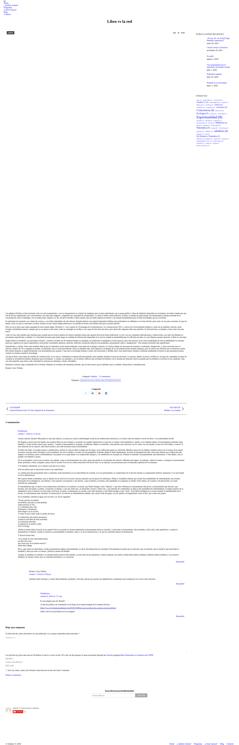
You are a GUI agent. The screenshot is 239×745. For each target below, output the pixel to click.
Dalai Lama (219, 110)
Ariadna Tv (202, 102)
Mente (199, 125)
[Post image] (200, 40)
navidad (214, 128)
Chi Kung (209, 105)
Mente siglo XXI (102, 380)
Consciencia (205, 110)
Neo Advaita (223, 128)
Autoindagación (215, 102)
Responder (180, 562)
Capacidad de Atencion (88, 380)
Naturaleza (203, 127)
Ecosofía (210, 56)
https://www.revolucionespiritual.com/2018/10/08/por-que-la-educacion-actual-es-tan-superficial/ (78, 608)
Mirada (111, 380)
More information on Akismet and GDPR (136, 655)
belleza (225, 102)
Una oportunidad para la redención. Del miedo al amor (218, 66)
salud (207, 134)
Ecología (202, 113)
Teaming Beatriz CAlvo (204, 141)
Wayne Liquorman (203, 145)
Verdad (117, 380)
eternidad (200, 120)
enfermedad (222, 113)
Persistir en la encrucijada (217, 83)
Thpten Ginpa (218, 141)
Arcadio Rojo (208, 100)
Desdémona (22, 431)
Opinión (10, 33)
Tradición (200, 143)
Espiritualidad (209, 117)
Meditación (221, 123)
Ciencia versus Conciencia (217, 47)
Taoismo (225, 139)
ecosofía (213, 113)
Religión (209, 131)
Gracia (211, 123)
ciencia (218, 105)
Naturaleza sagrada (214, 74)
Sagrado (200, 134)
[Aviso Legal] (119, 703)
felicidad (208, 120)
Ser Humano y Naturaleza (208, 136)
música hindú (216, 125)
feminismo (218, 120)
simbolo (217, 139)
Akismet (109, 655)
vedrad (209, 143)
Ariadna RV (218, 100)
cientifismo (201, 107)
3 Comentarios (104, 376)
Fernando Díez (202, 123)
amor (199, 100)
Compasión (210, 107)
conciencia (221, 107)
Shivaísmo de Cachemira (205, 139)
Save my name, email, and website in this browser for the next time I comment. (39, 670)
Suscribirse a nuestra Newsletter (119, 691)
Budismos (200, 105)
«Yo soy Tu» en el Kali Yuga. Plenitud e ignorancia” (218, 39)
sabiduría (221, 130)
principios (200, 131)
